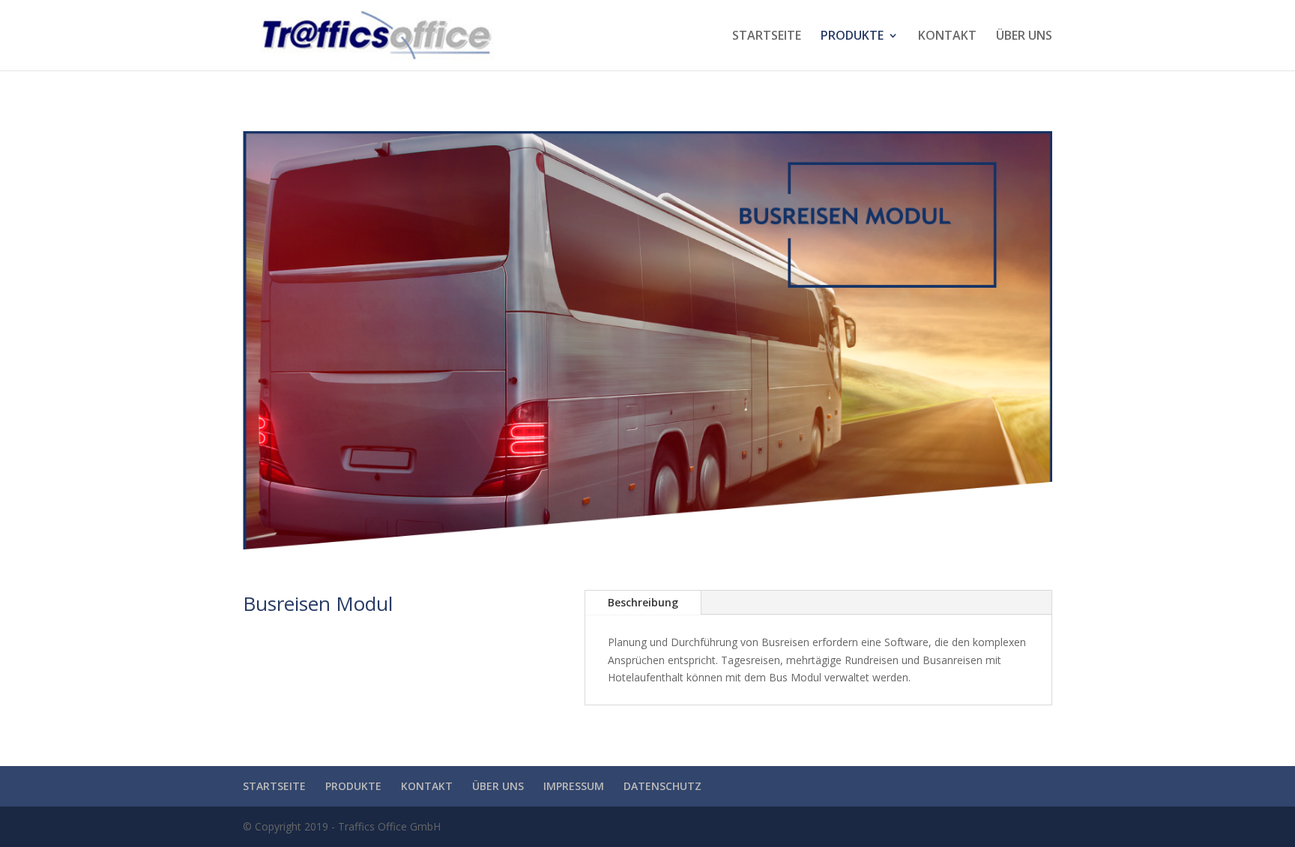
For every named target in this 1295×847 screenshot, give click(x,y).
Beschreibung (643, 602)
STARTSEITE (766, 36)
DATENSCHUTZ (662, 786)
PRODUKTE (852, 36)
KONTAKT (947, 36)
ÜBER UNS (1024, 36)
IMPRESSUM (573, 786)
